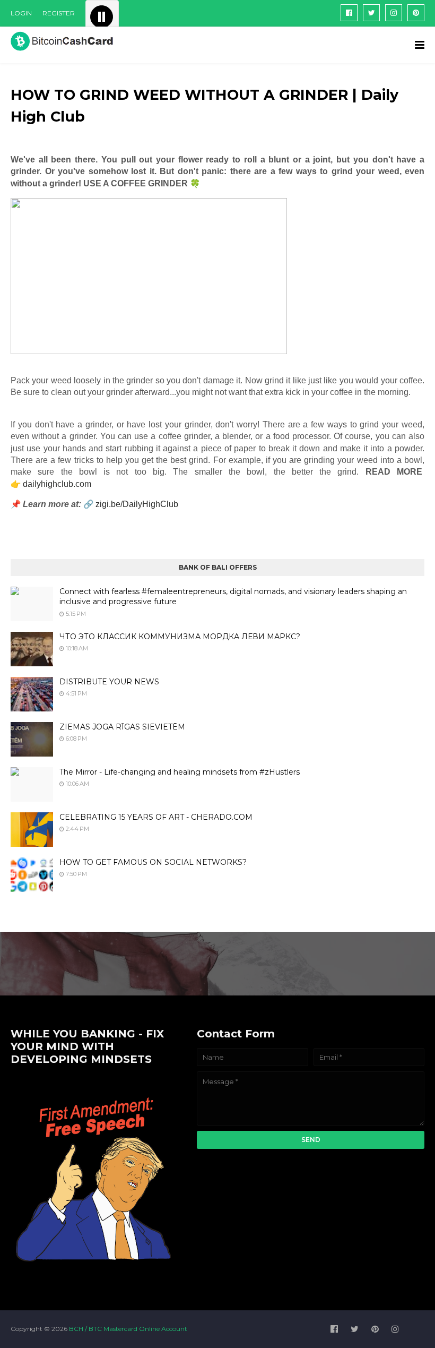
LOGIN (21, 13)
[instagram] (393, 12)
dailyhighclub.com (57, 483)
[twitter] (371, 12)
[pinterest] (415, 12)
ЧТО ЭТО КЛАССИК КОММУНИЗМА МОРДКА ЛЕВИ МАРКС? (179, 636)
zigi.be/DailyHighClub (136, 504)
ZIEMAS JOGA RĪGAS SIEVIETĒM (122, 727)
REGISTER (58, 13)
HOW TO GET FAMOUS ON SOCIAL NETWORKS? (153, 862)
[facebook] (349, 12)
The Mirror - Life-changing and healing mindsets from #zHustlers (179, 772)
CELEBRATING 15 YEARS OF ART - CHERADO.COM (156, 817)
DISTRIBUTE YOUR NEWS (109, 681)
